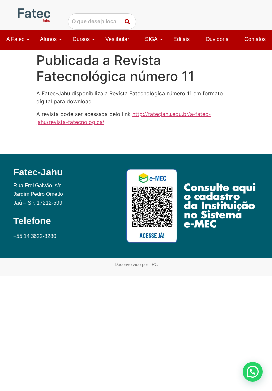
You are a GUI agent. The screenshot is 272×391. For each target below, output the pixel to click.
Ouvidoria (217, 39)
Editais (181, 39)
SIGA (151, 39)
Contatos (255, 39)
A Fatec (15, 39)
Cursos (81, 39)
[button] (253, 372)
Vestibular (117, 39)
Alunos (48, 39)
